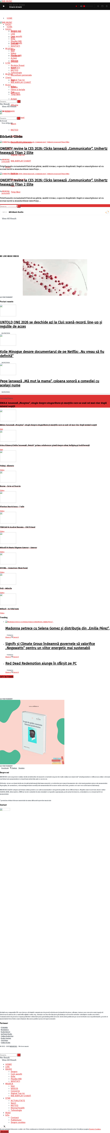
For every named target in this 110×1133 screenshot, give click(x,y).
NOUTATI (15, 46)
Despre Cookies (95, 1129)
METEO (14, 130)
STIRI (7, 63)
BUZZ (8, 85)
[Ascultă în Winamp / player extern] (98, 6)
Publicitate (16, 1120)
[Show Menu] (0, 109)
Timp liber (16, 192)
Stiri (13, 51)
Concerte (15, 92)
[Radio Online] (107, 212)
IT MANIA (4, 1027)
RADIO (8, 25)
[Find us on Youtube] (6, 1126)
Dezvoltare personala (21, 75)
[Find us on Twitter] (4, 1126)
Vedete (14, 87)
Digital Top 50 (18, 80)
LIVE (13, 34)
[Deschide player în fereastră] (102, 6)
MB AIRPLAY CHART (21, 161)
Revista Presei (17, 65)
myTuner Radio (6, 1034)
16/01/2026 (5, 193)
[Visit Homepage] (6, 22)
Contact (15, 1117)
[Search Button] (19, 206)
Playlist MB (16, 41)
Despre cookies (18, 1122)
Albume (14, 105)
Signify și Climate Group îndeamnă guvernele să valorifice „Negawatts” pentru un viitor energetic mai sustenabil (50, 646)
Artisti (14, 99)
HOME (9, 18)
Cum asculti (16, 36)
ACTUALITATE (18, 1100)
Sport (13, 124)
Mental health (18, 1108)
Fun (12, 92)
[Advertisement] (55, 234)
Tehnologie (16, 72)
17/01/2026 (5, 161)
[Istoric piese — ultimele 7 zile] (107, 6)
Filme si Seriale (18, 89)
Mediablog (5, 1029)
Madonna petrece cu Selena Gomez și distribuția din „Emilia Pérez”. (57, 628)
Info (7, 1115)
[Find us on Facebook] (1, 1126)
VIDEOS (14, 1088)
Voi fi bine (4, 1040)
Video (13, 53)
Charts (8, 78)
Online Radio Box (7, 1036)
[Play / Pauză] (4, 6)
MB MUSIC (6, 159)
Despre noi (16, 31)
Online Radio (5, 1042)
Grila (13, 49)
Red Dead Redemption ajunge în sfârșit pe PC (41, 663)
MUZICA (9, 49)
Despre (14, 1071)
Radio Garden (6, 1038)
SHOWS (14, 43)
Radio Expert (5, 1032)
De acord (4, 1131)
